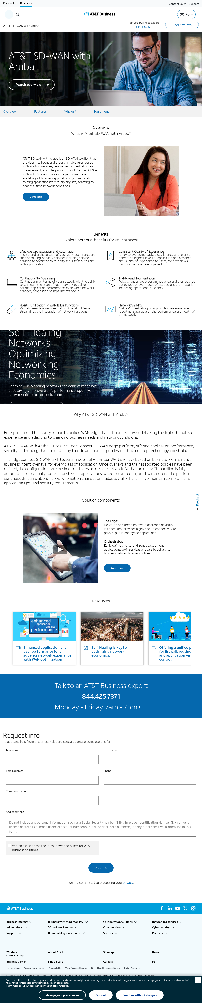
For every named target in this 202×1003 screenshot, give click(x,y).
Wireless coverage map (15, 954)
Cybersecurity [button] (161, 927)
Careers (108, 961)
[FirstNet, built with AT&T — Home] (99, 14)
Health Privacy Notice (108, 968)
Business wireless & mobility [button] (65, 921)
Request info (182, 25)
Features (40, 111)
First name (12, 750)
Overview (9, 111)
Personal (8, 3)
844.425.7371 (144, 27)
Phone (107, 771)
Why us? (70, 111)
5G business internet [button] (60, 927)
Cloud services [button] (112, 927)
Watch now (117, 567)
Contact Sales (177, 4)
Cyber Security (132, 968)
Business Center (16, 961)
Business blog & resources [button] (64, 933)
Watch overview (28, 84)
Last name (110, 750)
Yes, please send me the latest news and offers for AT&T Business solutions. (52, 848)
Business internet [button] (17, 921)
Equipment (101, 111)
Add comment (15, 812)
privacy (128, 883)
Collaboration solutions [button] (117, 921)
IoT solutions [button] (14, 927)
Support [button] (11, 933)
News (155, 952)
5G (153, 961)
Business (26, 3)
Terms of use (13, 968)
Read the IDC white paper (36, 406)
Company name (16, 791)
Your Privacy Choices (76, 968)
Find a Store (55, 961)
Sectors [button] (108, 933)
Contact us (36, 196)
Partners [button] (157, 933)
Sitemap (108, 952)
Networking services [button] (165, 921)
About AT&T (55, 952)
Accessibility (55, 968)
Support (194, 4)
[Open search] (17, 14)
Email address (14, 771)
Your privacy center (34, 968)
